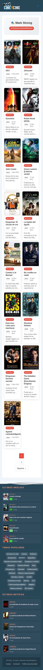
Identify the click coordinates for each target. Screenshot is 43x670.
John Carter (11, 169)
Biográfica (31, 558)
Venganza (11, 565)
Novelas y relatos (17, 577)
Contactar (16, 664)
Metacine (22, 558)
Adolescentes (32, 569)
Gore (33, 565)
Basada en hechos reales (13, 561)
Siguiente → (21, 468)
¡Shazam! (28, 71)
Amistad (12, 573)
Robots (26, 581)
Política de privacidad (29, 664)
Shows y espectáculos (26, 573)
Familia (29, 577)
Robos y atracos (16, 588)
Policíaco (33, 554)
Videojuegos (10, 569)
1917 (8, 71)
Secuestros (12, 558)
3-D (33, 581)
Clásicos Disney (23, 565)
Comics (24, 554)
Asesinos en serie (14, 581)
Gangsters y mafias (32, 561)
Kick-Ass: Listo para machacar (10, 325)
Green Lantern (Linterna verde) (30, 171)
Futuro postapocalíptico (17, 584)
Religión (31, 584)
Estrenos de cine (12, 554)
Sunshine (10, 119)
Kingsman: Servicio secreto (11, 378)
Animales (21, 569)
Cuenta (8, 664)
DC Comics (29, 588)
